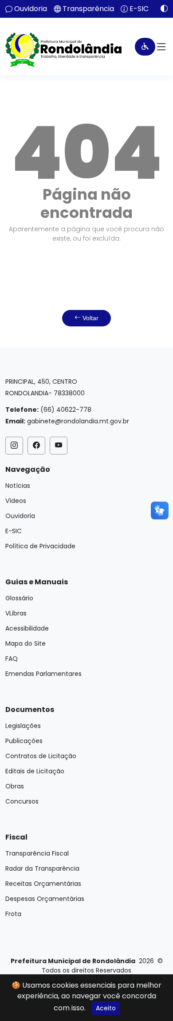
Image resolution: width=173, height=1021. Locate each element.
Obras (14, 786)
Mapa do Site (25, 643)
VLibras (16, 613)
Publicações (24, 741)
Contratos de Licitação (40, 756)
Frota (13, 914)
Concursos (22, 801)
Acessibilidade (27, 628)
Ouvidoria (30, 8)
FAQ (11, 658)
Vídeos (15, 501)
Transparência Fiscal (37, 853)
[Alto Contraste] (161, 8)
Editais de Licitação (34, 771)
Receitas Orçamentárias (43, 883)
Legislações (23, 726)
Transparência (88, 8)
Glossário (19, 598)
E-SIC (139, 8)
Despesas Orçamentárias (44, 899)
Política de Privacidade (40, 546)
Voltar (89, 318)
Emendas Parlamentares (43, 674)
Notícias (17, 485)
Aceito (106, 1008)
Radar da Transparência (42, 868)
